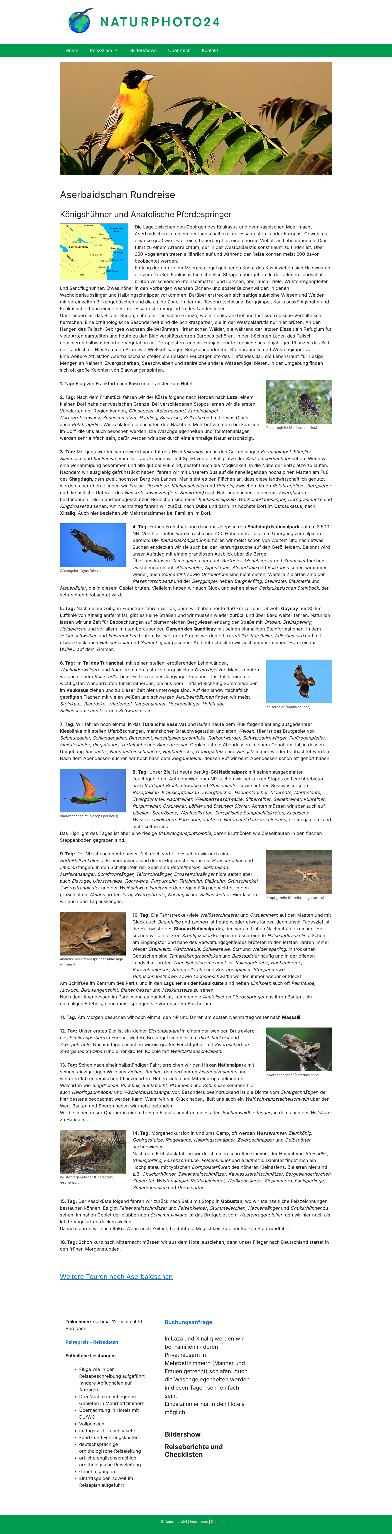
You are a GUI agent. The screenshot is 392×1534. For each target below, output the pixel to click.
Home (72, 50)
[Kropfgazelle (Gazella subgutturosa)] (299, 872)
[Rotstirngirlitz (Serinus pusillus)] (299, 402)
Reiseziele (101, 50)
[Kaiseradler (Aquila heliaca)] (299, 681)
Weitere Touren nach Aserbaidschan (116, 1277)
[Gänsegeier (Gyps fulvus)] (93, 545)
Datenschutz (221, 1521)
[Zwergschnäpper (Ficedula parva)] (299, 1049)
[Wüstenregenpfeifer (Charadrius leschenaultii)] (93, 1152)
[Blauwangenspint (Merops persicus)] (93, 790)
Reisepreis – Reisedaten (92, 1342)
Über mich (179, 50)
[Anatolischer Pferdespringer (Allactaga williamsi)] (93, 934)
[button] (207, 1434)
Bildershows (143, 50)
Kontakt (210, 50)
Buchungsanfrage (188, 1322)
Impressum (199, 1521)
